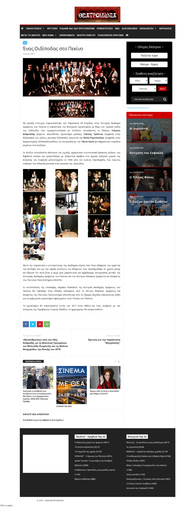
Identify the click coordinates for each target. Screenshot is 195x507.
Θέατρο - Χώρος (149, 64)
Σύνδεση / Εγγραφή (28, 2)
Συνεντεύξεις (105, 28)
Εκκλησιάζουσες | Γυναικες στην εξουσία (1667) (148, 479)
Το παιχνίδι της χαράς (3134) (88, 451)
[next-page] (118, 361)
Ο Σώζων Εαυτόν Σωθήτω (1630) (141, 483)
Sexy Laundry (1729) (135, 474)
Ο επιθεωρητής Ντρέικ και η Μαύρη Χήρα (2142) (148, 456)
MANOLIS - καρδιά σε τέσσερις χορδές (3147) (147, 451)
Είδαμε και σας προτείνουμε (77, 28)
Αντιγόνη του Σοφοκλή (146, 153)
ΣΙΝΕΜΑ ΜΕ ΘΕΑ (64, 406)
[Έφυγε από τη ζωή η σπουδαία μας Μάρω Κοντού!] (105, 377)
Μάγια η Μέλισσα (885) (85, 479)
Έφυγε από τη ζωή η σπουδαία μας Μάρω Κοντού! (104, 392)
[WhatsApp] (47, 324)
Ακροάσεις (165, 28)
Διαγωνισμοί (130, 28)
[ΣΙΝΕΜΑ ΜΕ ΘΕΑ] (71, 385)
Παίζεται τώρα (149, 55)
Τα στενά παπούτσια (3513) (87, 447)
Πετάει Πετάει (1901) (135, 460)
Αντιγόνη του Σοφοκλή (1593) (140, 488)
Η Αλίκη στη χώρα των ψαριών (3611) (92, 442)
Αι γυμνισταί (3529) (135, 447)
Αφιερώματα (67, 35)
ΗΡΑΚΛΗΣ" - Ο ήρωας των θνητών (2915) (93, 456)
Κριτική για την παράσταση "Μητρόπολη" (104, 341)
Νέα (117, 28)
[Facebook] (26, 324)
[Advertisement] (149, 237)
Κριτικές (52, 28)
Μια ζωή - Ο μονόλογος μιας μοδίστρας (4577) (147, 442)
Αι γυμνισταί (138, 128)
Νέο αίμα (48, 35)
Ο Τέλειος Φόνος (141, 177)
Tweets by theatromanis (137, 107)
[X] (33, 324)
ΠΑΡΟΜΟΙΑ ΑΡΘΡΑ (33, 361)
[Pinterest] (40, 324)
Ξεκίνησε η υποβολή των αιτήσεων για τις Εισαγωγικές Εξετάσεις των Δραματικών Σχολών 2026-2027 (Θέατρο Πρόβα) (37, 396)
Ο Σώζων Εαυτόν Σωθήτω (148, 202)
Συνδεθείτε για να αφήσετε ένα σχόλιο (43, 420)
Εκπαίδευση (146, 28)
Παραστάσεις (33, 28)
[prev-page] (115, 361)
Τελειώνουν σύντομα (111, 35)
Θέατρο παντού (86, 35)
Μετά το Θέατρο (30, 35)
